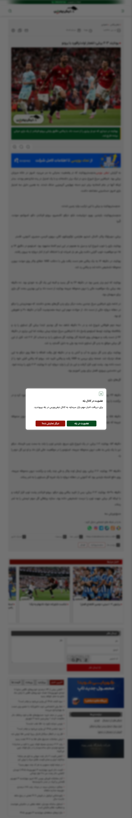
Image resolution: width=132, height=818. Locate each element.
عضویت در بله (81, 423)
